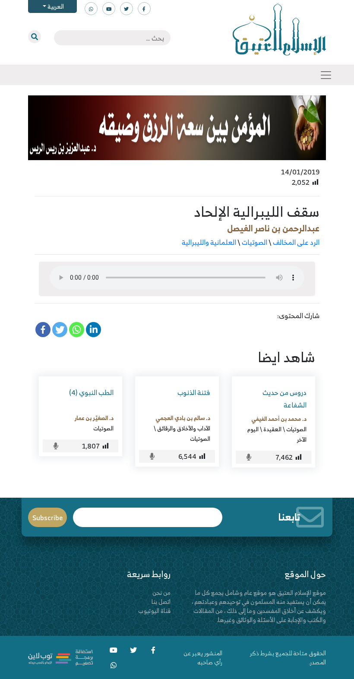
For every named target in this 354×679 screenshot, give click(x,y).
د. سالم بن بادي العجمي (182, 418)
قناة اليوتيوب (154, 610)
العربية (55, 6)
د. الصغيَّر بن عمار (94, 418)
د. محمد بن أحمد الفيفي (279, 418)
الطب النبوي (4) (91, 392)
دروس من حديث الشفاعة (284, 398)
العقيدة (272, 429)
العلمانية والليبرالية (209, 242)
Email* (148, 513)
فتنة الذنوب (193, 392)
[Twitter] (59, 329)
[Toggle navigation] (325, 75)
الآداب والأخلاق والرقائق (183, 428)
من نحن (161, 592)
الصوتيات (254, 242)
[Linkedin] (93, 329)
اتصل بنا (161, 601)
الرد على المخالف (296, 242)
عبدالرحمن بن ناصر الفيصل (273, 228)
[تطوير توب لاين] (60, 656)
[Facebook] (43, 329)
